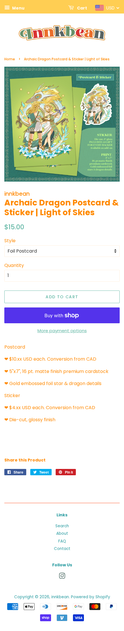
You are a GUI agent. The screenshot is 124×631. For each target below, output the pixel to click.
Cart (81, 8)
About (62, 533)
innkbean (60, 597)
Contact (62, 548)
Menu (18, 8)
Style (10, 240)
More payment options (62, 331)
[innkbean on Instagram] (62, 577)
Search (62, 526)
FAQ (62, 541)
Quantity (14, 265)
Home (9, 59)
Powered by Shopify (90, 597)
